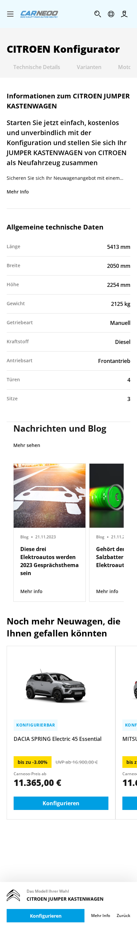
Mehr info (31, 591)
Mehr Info (18, 191)
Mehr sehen (26, 445)
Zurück (123, 915)
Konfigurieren (46, 916)
